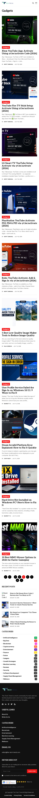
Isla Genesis (8, 346)
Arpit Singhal (8, 64)
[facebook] (2, 704)
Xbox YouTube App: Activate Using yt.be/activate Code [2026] (19, 52)
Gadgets (6, 47)
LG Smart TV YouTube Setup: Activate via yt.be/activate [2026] (17, 166)
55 (17, 580)
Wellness (20, 679)
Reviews (20, 667)
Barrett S (7, 403)
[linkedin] (5, 704)
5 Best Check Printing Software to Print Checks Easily (23, 623)
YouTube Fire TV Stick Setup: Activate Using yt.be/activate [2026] (18, 108)
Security (20, 670)
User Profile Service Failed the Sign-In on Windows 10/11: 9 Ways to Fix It (18, 390)
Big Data (20, 640)
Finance (20, 652)
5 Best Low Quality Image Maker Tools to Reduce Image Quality (19, 334)
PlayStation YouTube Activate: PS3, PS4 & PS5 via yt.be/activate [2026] (19, 223)
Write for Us (6, 717)
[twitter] (11, 704)
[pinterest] (8, 704)
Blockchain (20, 643)
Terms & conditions (29, 795)
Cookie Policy (8, 795)
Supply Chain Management (20, 676)
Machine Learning (20, 664)
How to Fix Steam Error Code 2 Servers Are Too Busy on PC (21, 594)
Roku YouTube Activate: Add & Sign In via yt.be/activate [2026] (19, 279)
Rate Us (29, 782)
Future (20, 655)
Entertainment (20, 649)
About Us (5, 714)
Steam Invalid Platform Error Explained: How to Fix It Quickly (19, 446)
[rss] (15, 704)
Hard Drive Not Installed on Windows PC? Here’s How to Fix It (19, 503)
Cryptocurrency (20, 646)
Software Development (20, 673)
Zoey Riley (7, 458)
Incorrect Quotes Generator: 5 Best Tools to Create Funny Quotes (23, 604)
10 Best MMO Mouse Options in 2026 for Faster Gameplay (19, 558)
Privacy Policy (18, 795)
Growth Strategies (20, 661)
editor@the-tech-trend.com (11, 752)
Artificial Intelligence (20, 638)
